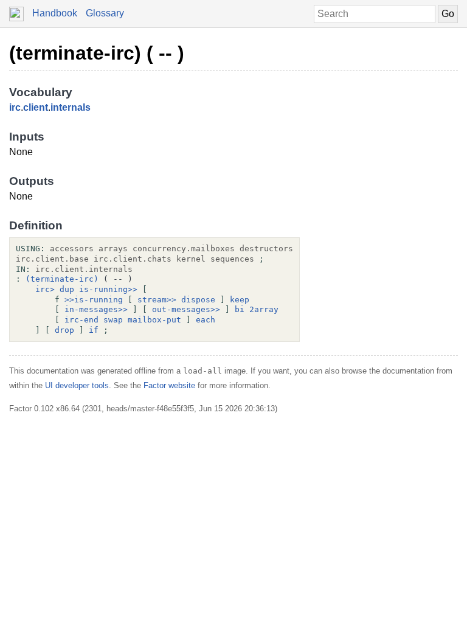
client (35, 107)
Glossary (105, 13)
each (205, 319)
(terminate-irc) (62, 279)
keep (239, 299)
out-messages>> (186, 309)
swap (113, 319)
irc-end (81, 319)
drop (64, 330)
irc (15, 107)
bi (239, 309)
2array (263, 309)
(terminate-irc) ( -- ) (96, 53)
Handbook (54, 13)
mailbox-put (154, 319)
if (94, 330)
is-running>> (108, 289)
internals (70, 107)
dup (67, 289)
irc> (45, 289)
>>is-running (93, 299)
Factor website (169, 385)
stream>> (156, 299)
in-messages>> (96, 309)
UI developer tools (77, 385)
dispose (198, 299)
